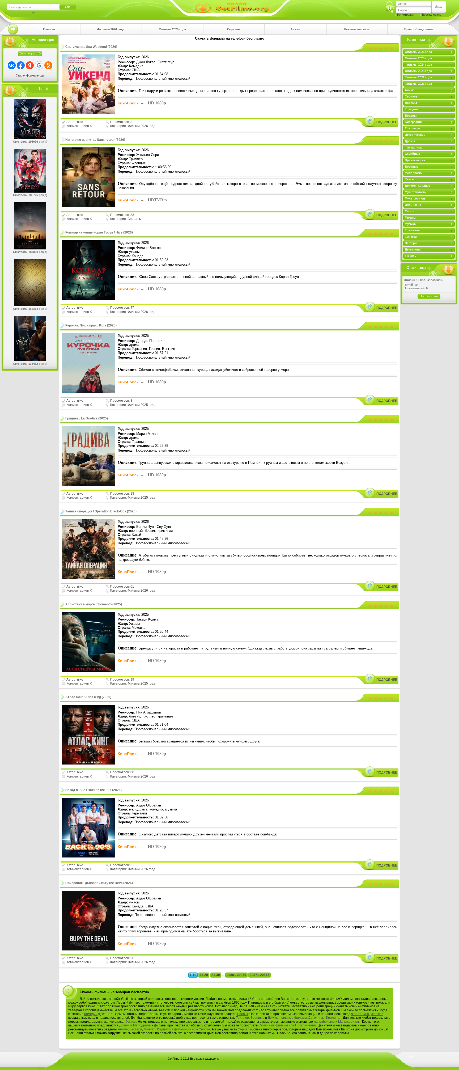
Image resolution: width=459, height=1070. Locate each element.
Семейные (412, 153)
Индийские (413, 204)
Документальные (417, 185)
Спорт (409, 211)
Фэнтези (411, 236)
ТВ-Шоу (410, 255)
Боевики (411, 115)
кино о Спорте (199, 1029)
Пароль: (403, 10)
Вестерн (411, 243)
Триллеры (412, 128)
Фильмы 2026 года (110, 29)
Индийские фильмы (172, 1029)
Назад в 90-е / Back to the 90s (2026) (93, 790)
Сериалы (233, 29)
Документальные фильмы (287, 1018)
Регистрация (405, 14)
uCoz (410, 1056)
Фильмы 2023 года (418, 71)
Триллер (242, 1018)
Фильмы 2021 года (418, 83)
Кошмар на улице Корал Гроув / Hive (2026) (99, 232)
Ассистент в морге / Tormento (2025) (93, 604)
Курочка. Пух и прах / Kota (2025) (91, 325)
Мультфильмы (415, 192)
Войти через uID (30, 53)
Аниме (295, 29)
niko (80, 122)
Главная (49, 29)
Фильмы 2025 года (172, 29)
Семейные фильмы (273, 1025)
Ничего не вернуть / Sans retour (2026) (95, 140)
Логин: (402, 3)
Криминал (412, 230)
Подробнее (386, 122)
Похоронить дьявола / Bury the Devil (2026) (99, 883)
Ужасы (409, 179)
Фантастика (413, 147)
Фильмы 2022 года (418, 77)
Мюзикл (410, 217)
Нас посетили (429, 296)
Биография (413, 122)
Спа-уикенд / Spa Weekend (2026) (91, 47)
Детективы (412, 249)
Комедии (411, 109)
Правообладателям (418, 29)
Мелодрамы (413, 173)
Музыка (410, 224)
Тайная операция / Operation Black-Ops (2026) (101, 511)
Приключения (415, 160)
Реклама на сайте (356, 29)
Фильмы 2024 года (418, 64)
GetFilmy (173, 1058)
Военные (411, 166)
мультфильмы (324, 1022)
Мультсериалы (415, 198)
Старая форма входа (30, 75)
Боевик (242, 1014)
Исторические (415, 134)
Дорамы (411, 102)
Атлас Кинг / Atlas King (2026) (88, 697)
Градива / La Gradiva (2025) (86, 418)
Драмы (410, 141)
